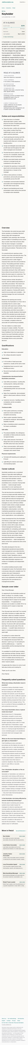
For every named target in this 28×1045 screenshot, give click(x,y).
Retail (13, 8)
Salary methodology (8, 36)
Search (3, 1020)
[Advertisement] (14, 209)
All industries (21, 1018)
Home (3, 8)
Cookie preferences (6, 1024)
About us (4, 1018)
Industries (22, 2)
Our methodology (12, 1018)
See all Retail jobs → (21, 830)
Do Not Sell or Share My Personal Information (13, 1022)
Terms (18, 1020)
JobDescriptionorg (7, 2)
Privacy (14, 1020)
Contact (9, 1020)
